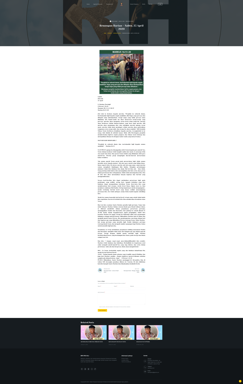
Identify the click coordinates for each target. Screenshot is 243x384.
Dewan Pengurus (134, 4)
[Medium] (92, 369)
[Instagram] (88, 369)
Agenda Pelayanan (97, 4)
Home (88, 4)
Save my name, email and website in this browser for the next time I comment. (114, 306)
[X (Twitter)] (85, 369)
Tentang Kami (109, 4)
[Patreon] (95, 369)
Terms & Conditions (126, 361)
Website (132, 286)
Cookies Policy (125, 360)
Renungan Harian (129, 21)
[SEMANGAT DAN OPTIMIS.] (149, 332)
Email (115, 286)
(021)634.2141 (151, 368)
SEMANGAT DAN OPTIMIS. (143, 341)
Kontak (150, 4)
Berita (143, 4)
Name (99, 286)
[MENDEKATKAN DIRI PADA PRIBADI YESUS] (94, 332)
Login (160, 4)
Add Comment (101, 292)
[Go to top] (240, 381)
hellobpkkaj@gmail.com (153, 372)
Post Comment (102, 310)
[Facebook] (82, 369)
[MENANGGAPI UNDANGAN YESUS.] (121, 332)
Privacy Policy (125, 358)
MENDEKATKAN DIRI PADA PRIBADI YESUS (92, 341)
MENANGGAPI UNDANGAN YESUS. (117, 341)
